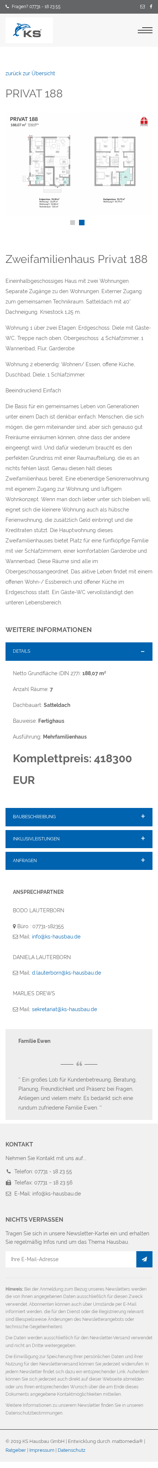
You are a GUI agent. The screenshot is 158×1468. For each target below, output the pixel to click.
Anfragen (25, 860)
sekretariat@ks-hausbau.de (64, 1009)
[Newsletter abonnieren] (144, 1259)
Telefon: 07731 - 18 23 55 (43, 1171)
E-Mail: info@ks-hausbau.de (47, 1194)
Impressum (41, 1450)
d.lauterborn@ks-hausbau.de (66, 973)
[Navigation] (145, 30)
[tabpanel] (79, 164)
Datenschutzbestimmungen (34, 1413)
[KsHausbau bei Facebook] (151, 7)
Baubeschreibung (34, 816)
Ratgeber (16, 1450)
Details (21, 651)
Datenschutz (71, 1450)
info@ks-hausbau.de (56, 937)
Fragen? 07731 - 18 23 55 (36, 6)
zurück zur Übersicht (30, 73)
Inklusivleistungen (36, 838)
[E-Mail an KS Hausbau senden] (142, 7)
